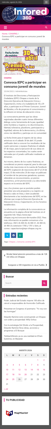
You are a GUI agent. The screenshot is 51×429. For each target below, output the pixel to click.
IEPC (33, 242)
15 (38, 370)
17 (7, 374)
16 (44, 370)
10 (7, 370)
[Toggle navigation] (5, 27)
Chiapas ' (12, 242)
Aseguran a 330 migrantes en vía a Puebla (26, 265)
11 (13, 370)
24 (7, 379)
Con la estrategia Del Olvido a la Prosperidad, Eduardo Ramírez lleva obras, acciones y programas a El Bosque (23, 328)
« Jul (6, 389)
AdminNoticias (21, 91)
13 (25, 370)
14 (32, 370)
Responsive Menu (46, 2)
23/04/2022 (9, 91)
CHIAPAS (8, 78)
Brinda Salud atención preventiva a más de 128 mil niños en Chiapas (27, 255)
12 (19, 370)
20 (25, 374)
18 (13, 374)
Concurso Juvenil (24, 242)
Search (44, 283)
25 (13, 379)
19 (19, 374)
